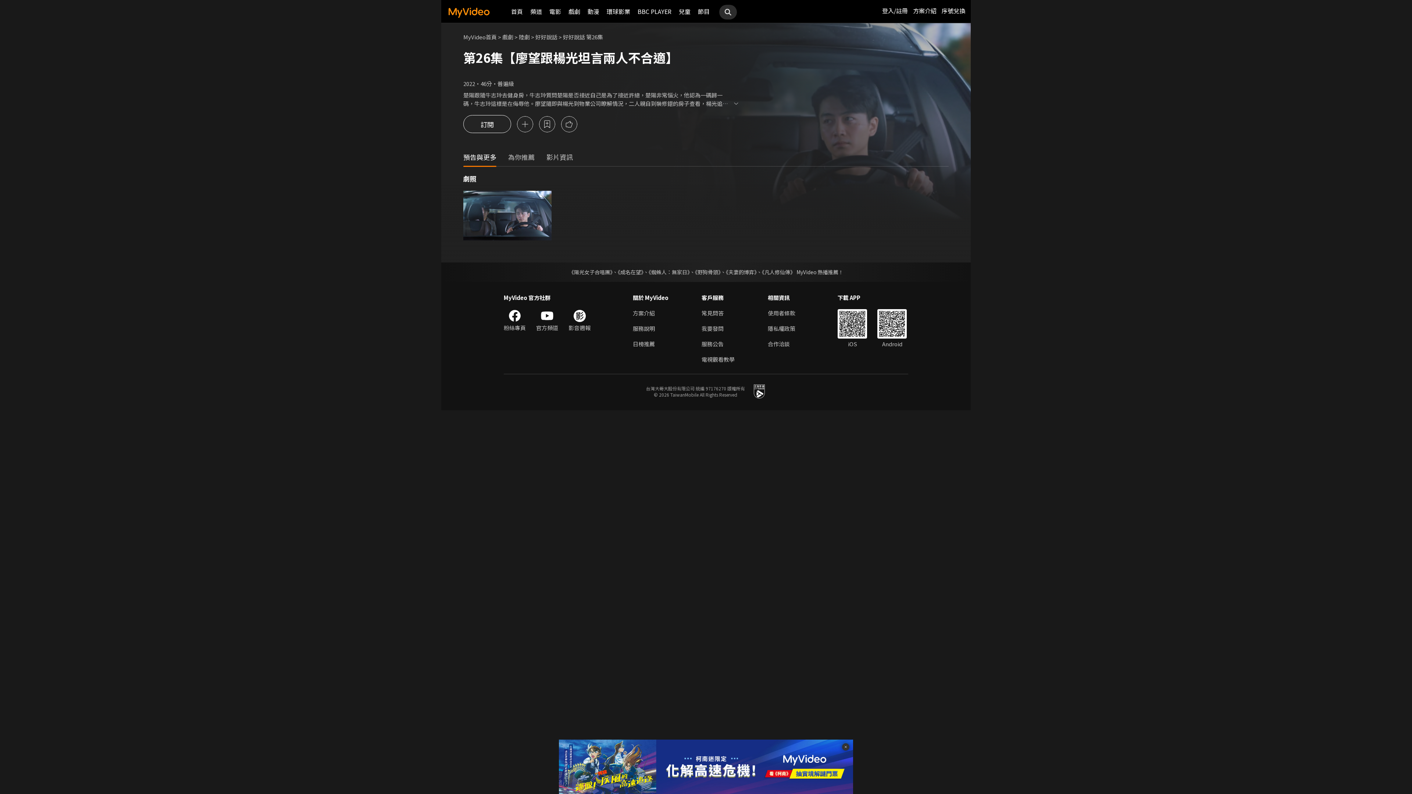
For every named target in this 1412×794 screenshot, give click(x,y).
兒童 (685, 11)
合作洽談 (779, 344)
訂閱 (487, 124)
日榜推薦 (644, 344)
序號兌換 (953, 10)
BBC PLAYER (654, 11)
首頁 (517, 11)
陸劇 (524, 37)
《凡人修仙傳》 (778, 272)
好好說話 (546, 37)
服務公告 (713, 344)
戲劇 (574, 11)
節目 (704, 11)
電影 (555, 11)
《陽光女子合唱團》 (591, 272)
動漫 (593, 11)
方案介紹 (925, 10)
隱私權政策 (781, 328)
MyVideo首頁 (480, 37)
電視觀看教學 (718, 359)
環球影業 (618, 11)
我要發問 (713, 328)
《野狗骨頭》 (708, 272)
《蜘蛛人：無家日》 (669, 272)
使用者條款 (781, 313)
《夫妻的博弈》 (741, 272)
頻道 (536, 11)
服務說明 (644, 328)
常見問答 (713, 313)
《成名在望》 (630, 272)
